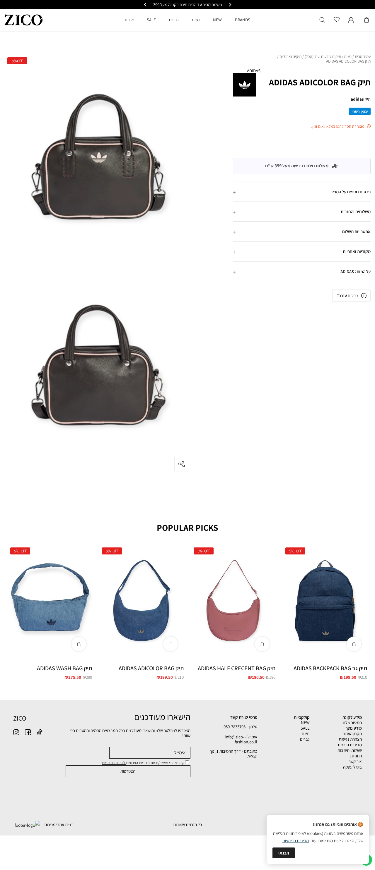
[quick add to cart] (354, 644)
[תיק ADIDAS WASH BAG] (49, 601)
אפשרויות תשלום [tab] (356, 231)
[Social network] (39, 732)
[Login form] (351, 20)
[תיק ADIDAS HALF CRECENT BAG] (233, 601)
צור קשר (355, 761)
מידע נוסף (353, 728)
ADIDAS (253, 70)
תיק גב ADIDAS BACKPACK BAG (330, 668)
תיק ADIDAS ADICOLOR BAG (151, 668)
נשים (348, 56)
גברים (305, 739)
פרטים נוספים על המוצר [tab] (350, 191)
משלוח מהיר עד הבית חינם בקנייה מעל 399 (219, 4)
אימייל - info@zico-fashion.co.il (241, 739)
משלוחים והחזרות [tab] (356, 211)
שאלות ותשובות (350, 750)
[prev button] (230, 4)
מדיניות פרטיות (350, 744)
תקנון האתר (352, 733)
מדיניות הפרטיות (295, 840)
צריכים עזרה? (348, 295)
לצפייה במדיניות (114, 762)
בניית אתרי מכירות (59, 824)
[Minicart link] (366, 20)
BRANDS (242, 20)
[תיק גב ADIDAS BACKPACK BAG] (324, 601)
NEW (305, 722)
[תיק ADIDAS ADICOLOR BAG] (141, 601)
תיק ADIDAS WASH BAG (64, 668)
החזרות (356, 756)
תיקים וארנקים (290, 56)
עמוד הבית (363, 56)
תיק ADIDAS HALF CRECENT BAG (236, 668)
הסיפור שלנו (352, 722)
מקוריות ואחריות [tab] (357, 251)
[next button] (146, 4)
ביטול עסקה (352, 767)
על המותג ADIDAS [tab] (355, 271)
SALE (305, 728)
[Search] (322, 20)
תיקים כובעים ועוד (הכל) (323, 56)
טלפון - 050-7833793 (240, 726)
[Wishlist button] (337, 19)
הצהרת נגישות (350, 739)
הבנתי (283, 853)
